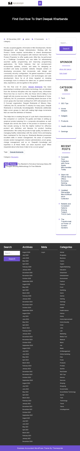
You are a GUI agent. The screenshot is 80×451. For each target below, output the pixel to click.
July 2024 (25, 316)
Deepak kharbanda (16, 152)
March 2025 (26, 293)
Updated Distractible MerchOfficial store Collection (66, 194)
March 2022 (26, 398)
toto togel (63, 73)
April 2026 (25, 264)
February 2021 (26, 435)
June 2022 (25, 389)
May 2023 (25, 357)
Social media (64, 389)
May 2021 (25, 427)
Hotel (61, 325)
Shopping (63, 386)
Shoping (62, 383)
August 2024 (26, 313)
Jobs (61, 328)
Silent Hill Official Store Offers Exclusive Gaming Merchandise (66, 180)
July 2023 (25, 351)
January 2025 (26, 299)
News (62, 348)
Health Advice (66, 126)
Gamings (64, 131)
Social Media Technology (68, 392)
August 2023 (26, 348)
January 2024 (26, 334)
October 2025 (26, 278)
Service (62, 377)
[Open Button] (40, 3)
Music (62, 342)
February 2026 (26, 267)
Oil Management (65, 351)
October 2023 (26, 342)
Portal (62, 360)
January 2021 (26, 438)
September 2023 (27, 345)
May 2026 (25, 261)
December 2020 (27, 441)
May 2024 (25, 322)
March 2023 (26, 363)
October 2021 (26, 412)
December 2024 (27, 302)
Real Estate (63, 371)
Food (61, 287)
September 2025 (27, 281)
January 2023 (26, 368)
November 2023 (27, 339)
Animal (62, 252)
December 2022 (27, 371)
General (62, 304)
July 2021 (25, 421)
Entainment (63, 272)
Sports (62, 395)
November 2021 (27, 409)
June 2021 (25, 424)
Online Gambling (65, 354)
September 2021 (27, 415)
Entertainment (64, 275)
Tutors (62, 406)
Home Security (64, 322)
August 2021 (26, 418)
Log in (43, 252)
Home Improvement (66, 319)
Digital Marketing (65, 267)
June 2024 (25, 319)
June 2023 (25, 354)
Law (61, 331)
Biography (14, 157)
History (62, 313)
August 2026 (26, 252)
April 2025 (25, 290)
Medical (62, 339)
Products (64, 121)
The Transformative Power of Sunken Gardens (66, 223)
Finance (62, 284)
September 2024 (27, 310)
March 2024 (26, 328)
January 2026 (26, 269)
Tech (63, 98)
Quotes (62, 368)
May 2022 (25, 392)
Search (66, 48)
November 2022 (27, 374)
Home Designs (64, 110)
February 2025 (26, 296)
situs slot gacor (65, 69)
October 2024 (26, 307)
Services (62, 380)
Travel (62, 403)
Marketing (63, 334)
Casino (62, 261)
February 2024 (26, 331)
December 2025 (27, 272)
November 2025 (27, 275)
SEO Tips (64, 103)
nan (61, 345)
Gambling (63, 290)
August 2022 (26, 383)
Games (62, 296)
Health (62, 307)
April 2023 (25, 360)
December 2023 (27, 336)
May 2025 (25, 287)
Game (62, 293)
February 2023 (26, 366)
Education (63, 269)
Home (62, 316)
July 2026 (25, 255)
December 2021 (27, 406)
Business (63, 258)
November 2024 (27, 304)
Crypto (62, 264)
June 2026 (25, 258)
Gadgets (64, 116)
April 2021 (25, 430)
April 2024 (25, 325)
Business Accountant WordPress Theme (33, 448)
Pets (61, 357)
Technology (63, 400)
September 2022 (27, 380)
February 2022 (26, 400)
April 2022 (25, 395)
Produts (62, 366)
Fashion (62, 281)
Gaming (62, 299)
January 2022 (26, 403)
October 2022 (26, 377)
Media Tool (63, 336)
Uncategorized (64, 409)
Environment (64, 278)
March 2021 (25, 432)
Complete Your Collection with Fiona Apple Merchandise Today (66, 163)
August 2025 (26, 284)
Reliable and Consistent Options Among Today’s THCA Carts (66, 209)
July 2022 (25, 386)
